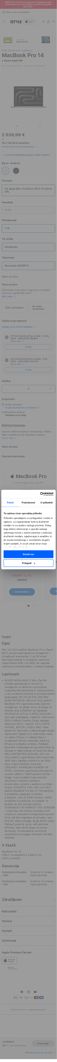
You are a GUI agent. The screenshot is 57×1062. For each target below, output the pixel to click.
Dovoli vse (28, 554)
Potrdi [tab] (10, 502)
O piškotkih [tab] (46, 502)
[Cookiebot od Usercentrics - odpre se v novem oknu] (40, 494)
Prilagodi (27, 563)
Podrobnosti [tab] (28, 502)
